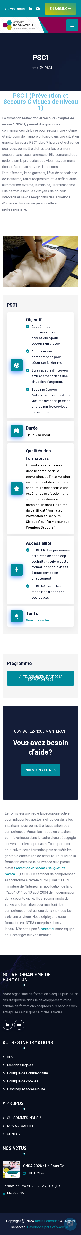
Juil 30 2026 (35, 1173)
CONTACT (14, 1134)
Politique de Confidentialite (27, 1073)
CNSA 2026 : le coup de (43, 1165)
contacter (47, 929)
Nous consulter (37, 620)
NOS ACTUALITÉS (20, 1126)
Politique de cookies (22, 1081)
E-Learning (58, 8)
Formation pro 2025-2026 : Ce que (32, 1185)
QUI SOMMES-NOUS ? (24, 1118)
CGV (10, 1057)
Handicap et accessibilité (26, 1089)
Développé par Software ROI (48, 1227)
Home (33, 67)
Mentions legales (20, 1065)
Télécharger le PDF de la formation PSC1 (42, 678)
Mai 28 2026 (15, 1193)
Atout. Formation (47, 1221)
